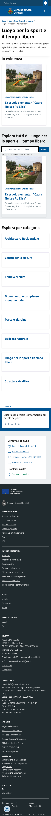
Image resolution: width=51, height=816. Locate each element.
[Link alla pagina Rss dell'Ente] (3, 789)
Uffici (4, 541)
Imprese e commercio (11, 580)
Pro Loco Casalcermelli (11, 734)
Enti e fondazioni (9, 524)
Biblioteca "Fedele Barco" (12, 743)
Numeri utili (7, 669)
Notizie (5, 599)
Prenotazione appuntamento (14, 772)
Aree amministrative (10, 516)
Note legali (6, 755)
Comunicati (6, 603)
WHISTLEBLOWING (10, 747)
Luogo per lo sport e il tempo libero (19, 97)
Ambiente (6, 555)
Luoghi (30, 21)
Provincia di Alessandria (12, 730)
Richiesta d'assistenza (11, 775)
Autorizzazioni (8, 563)
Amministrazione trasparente (14, 763)
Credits (15, 806)
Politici (4, 537)
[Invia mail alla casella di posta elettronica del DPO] (18, 684)
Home (4, 21)
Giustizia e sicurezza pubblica (14, 576)
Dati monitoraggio (9, 803)
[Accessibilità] (7, 809)
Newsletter (6, 792)
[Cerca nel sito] (43, 11)
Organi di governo (9, 528)
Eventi (4, 626)
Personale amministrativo (13, 532)
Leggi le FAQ (7, 766)
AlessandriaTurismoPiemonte (14, 738)
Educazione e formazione (12, 572)
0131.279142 (16, 649)
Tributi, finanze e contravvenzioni (16, 584)
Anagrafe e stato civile (11, 559)
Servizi (31, 803)
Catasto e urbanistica (11, 568)
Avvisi (4, 607)
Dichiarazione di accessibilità (14, 759)
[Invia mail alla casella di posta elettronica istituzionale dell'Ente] (24, 657)
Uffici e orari (7, 665)
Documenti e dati (9, 520)
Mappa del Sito (35, 806)
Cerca (43, 149)
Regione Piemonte (10, 3)
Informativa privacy (10, 751)
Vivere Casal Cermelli (17, 21)
